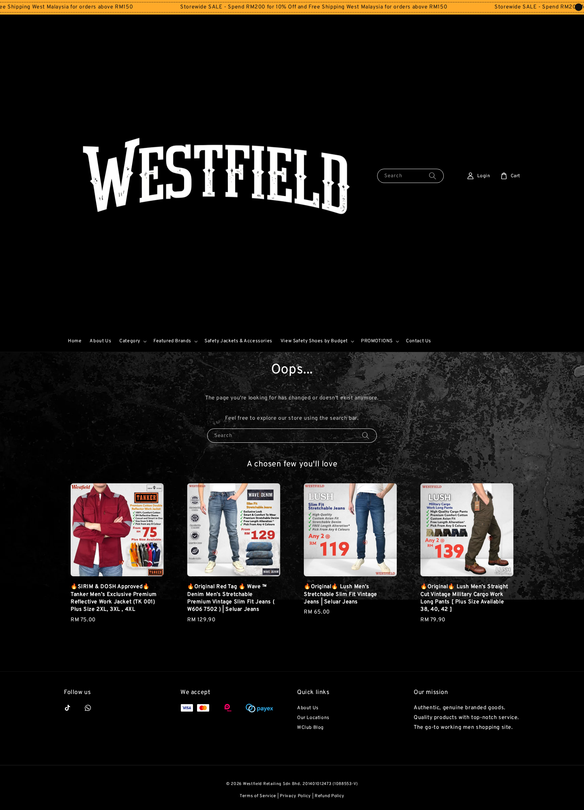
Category (129, 341)
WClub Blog (310, 728)
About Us (100, 341)
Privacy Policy (295, 796)
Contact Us (418, 341)
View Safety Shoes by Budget (314, 341)
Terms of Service (258, 796)
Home (74, 341)
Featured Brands (172, 341)
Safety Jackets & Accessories (238, 341)
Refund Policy (329, 796)
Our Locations (313, 718)
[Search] (432, 175)
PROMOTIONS (377, 341)
